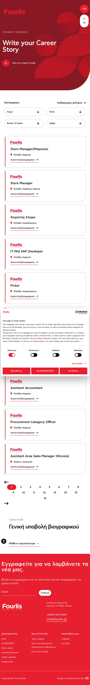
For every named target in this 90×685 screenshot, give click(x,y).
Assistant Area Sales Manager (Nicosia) (39, 456)
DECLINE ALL (16, 371)
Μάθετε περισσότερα (22, 543)
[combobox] (24, 112)
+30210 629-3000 (56, 615)
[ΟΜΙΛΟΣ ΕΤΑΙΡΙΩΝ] (16, 12)
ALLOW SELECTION (45, 371)
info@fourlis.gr (56, 619)
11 (34, 492)
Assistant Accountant (26, 388)
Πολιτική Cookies (39, 652)
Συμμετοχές (7, 662)
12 (44, 492)
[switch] (34, 355)
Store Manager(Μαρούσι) (29, 149)
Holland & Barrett (9, 653)
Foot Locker (7, 648)
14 (65, 492)
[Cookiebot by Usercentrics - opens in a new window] (77, 312)
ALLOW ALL (73, 371)
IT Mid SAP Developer (26, 251)
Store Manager (21, 183)
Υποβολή (45, 593)
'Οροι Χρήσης (37, 639)
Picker (15, 285)
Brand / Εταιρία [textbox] (15, 123)
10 (23, 492)
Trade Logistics (8, 657)
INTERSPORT (7, 643)
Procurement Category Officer (33, 422)
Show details (77, 364)
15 (76, 492)
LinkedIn (65, 639)
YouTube (65, 643)
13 (55, 492)
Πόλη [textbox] (51, 112)
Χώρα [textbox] (10, 112)
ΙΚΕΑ (3, 639)
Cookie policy (38, 341)
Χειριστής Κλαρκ (22, 217)
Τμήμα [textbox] (52, 123)
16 (45, 498)
